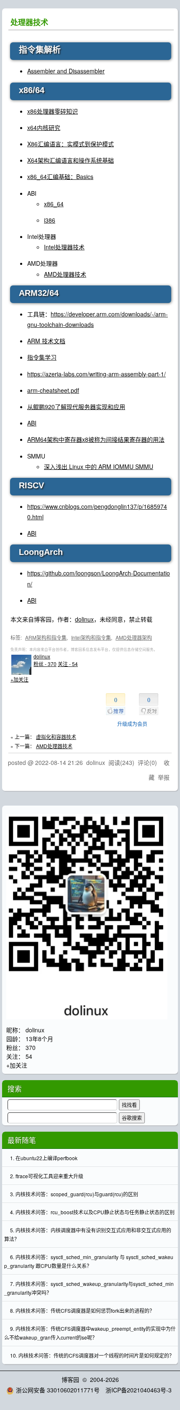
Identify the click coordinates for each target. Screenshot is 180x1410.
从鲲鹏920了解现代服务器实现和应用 (76, 406)
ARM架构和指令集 (46, 637)
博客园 (70, 1379)
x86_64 (54, 204)
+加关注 (19, 679)
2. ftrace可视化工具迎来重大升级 (46, 1175)
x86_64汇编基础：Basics (60, 176)
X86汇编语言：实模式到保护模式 (70, 144)
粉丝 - (45, 663)
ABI (31, 423)
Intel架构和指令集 (91, 637)
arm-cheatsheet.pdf (53, 390)
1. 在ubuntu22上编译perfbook (43, 1157)
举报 (164, 777)
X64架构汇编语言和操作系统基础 (70, 160)
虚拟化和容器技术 (56, 736)
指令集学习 (42, 357)
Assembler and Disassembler (66, 71)
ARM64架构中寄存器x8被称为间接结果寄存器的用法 (96, 439)
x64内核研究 (43, 127)
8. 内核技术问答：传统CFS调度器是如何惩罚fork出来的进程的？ (82, 1310)
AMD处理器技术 (65, 274)
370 (31, 1047)
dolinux (84, 619)
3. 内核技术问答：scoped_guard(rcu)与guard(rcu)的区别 (74, 1193)
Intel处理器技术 (64, 247)
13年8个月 (39, 1038)
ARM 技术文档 (46, 341)
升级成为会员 (132, 723)
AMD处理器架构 (134, 637)
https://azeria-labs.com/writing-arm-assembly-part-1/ (96, 374)
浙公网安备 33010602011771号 (58, 1390)
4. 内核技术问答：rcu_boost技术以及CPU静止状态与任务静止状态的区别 (92, 1212)
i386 (49, 220)
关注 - (68, 663)
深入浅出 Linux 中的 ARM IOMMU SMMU (98, 466)
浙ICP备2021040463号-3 (138, 1390)
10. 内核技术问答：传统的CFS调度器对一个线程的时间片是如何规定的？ (92, 1355)
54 (29, 1056)
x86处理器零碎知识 (52, 111)
